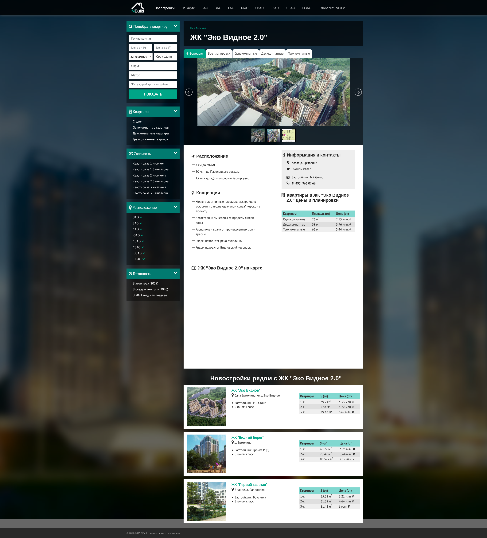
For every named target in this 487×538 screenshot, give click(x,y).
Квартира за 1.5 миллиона (151, 169)
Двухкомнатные (272, 53)
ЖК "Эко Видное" (246, 390)
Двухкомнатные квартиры (151, 133)
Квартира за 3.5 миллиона (151, 193)
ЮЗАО (137, 259)
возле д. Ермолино (304, 163)
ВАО (136, 217)
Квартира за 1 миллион (149, 163)
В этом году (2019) (145, 283)
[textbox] (155, 38)
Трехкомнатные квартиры (151, 139)
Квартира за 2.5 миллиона (151, 181)
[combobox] (153, 38)
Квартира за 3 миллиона (149, 187)
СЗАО (136, 247)
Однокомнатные (246, 53)
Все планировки (219, 53)
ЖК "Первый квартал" (249, 484)
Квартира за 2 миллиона (149, 175)
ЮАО (136, 235)
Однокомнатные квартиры (151, 127)
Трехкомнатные (299, 53)
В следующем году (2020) (150, 289)
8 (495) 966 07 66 (304, 183)
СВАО (137, 241)
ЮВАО (137, 253)
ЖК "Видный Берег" (248, 437)
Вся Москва (198, 28)
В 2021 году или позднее (150, 295)
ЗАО (135, 223)
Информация (195, 53)
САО (136, 229)
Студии (137, 121)
